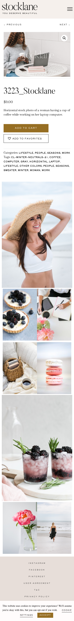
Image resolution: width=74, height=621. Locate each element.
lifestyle (11, 166)
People (40, 153)
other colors (31, 166)
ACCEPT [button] (45, 615)
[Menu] (70, 9)
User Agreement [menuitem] (37, 583)
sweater (10, 171)
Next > (65, 25)
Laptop (54, 162)
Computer (11, 162)
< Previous (13, 25)
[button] (64, 38)
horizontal (38, 162)
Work (66, 153)
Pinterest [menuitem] (37, 576)
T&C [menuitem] (37, 590)
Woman (35, 171)
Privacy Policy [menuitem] (37, 597)
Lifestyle (26, 153)
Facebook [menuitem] (37, 570)
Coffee (55, 158)
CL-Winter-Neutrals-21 (29, 158)
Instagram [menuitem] (37, 563)
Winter (23, 171)
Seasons (54, 153)
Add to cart (26, 128)
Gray (24, 162)
